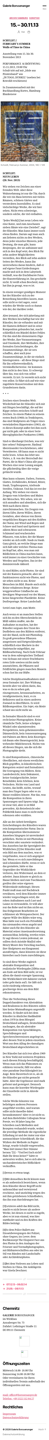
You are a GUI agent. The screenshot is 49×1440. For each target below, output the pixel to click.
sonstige (34, 18)
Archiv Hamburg (18, 18)
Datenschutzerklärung (16, 1417)
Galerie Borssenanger (16, 5)
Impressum (9, 1414)
